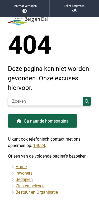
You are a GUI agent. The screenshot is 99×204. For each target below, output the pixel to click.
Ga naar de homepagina (46, 121)
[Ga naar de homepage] (49, 21)
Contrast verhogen (25, 6)
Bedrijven (24, 179)
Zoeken (87, 101)
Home (21, 166)
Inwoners (24, 173)
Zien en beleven (30, 185)
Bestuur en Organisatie (37, 192)
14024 (39, 145)
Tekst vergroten (74, 6)
